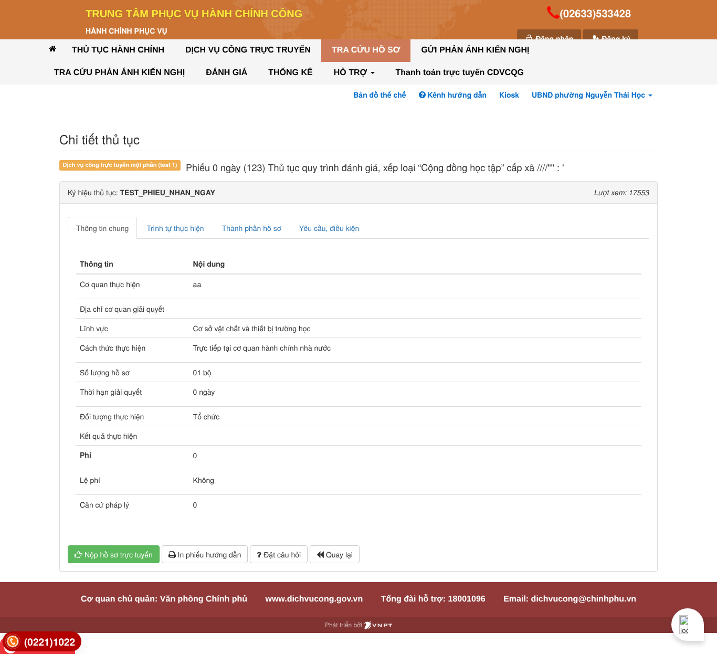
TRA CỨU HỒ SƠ (366, 50)
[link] (42, 642)
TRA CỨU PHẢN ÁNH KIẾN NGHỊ (119, 72)
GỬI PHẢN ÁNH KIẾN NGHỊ (475, 50)
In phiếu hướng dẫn (208, 554)
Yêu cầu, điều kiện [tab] (329, 228)
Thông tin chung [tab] (102, 228)
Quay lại (338, 554)
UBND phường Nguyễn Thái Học (589, 95)
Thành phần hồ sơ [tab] (251, 228)
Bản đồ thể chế (379, 95)
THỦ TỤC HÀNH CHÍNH (118, 50)
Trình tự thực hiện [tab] (175, 228)
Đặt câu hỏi (281, 554)
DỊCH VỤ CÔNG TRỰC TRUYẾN (248, 50)
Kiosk (509, 95)
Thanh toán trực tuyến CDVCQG (460, 72)
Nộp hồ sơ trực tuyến (117, 554)
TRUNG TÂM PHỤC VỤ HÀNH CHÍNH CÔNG (194, 14)
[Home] (52, 48)
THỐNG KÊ (290, 72)
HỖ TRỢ (352, 72)
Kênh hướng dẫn (456, 95)
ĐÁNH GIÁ (226, 72)
